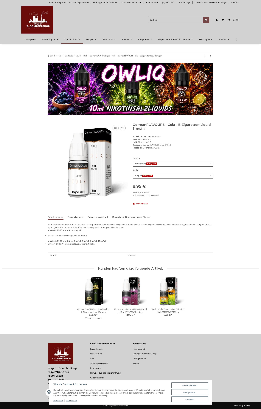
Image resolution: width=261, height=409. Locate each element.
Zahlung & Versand (99, 363)
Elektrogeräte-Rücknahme (105, 2)
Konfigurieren (189, 392)
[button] (217, 20)
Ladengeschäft (139, 358)
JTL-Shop (247, 405)
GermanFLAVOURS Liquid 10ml (157, 145)
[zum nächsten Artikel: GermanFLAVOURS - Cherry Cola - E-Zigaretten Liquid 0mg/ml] (210, 56)
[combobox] (173, 164)
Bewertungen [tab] (75, 217)
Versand (155, 195)
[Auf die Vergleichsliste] (116, 128)
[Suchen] (206, 20)
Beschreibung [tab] (55, 217)
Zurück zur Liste (56, 56)
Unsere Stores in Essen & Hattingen (211, 2)
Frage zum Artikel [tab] (98, 217)
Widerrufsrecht (97, 377)
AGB (92, 358)
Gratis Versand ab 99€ (131, 2)
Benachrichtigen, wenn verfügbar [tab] (131, 217)
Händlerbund (152, 2)
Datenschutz (71, 400)
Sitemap (136, 363)
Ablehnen (189, 399)
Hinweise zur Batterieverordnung (105, 373)
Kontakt (234, 2)
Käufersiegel (184, 2)
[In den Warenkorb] (50, 121)
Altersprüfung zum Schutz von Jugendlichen (69, 2)
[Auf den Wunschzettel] (123, 128)
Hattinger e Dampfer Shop (145, 353)
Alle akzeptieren (189, 385)
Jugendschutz (168, 2)
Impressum (58, 400)
